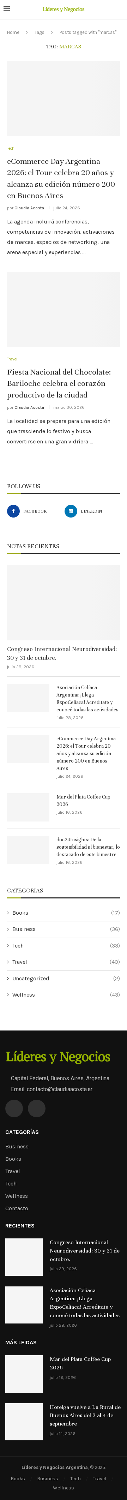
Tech (66, 945)
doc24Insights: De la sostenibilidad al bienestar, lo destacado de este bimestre (88, 847)
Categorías (22, 1132)
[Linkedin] (37, 1108)
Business (66, 929)
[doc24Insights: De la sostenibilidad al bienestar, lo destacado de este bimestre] (28, 850)
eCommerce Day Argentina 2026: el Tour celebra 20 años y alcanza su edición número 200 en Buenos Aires (86, 753)
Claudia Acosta (29, 207)
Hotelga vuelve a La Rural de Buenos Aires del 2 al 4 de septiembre (85, 1416)
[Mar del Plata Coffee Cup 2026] (28, 807)
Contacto (16, 1208)
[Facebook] (14, 1108)
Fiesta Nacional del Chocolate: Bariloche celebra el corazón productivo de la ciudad (59, 383)
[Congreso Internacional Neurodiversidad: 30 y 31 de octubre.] (63, 602)
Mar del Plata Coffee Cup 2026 (83, 800)
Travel (66, 961)
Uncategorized (66, 978)
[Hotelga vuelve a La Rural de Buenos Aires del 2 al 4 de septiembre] (24, 1422)
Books (66, 912)
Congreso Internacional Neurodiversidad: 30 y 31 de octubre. (62, 653)
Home (13, 32)
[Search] (119, 10)
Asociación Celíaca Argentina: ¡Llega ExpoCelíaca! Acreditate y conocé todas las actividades (87, 699)
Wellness (66, 994)
